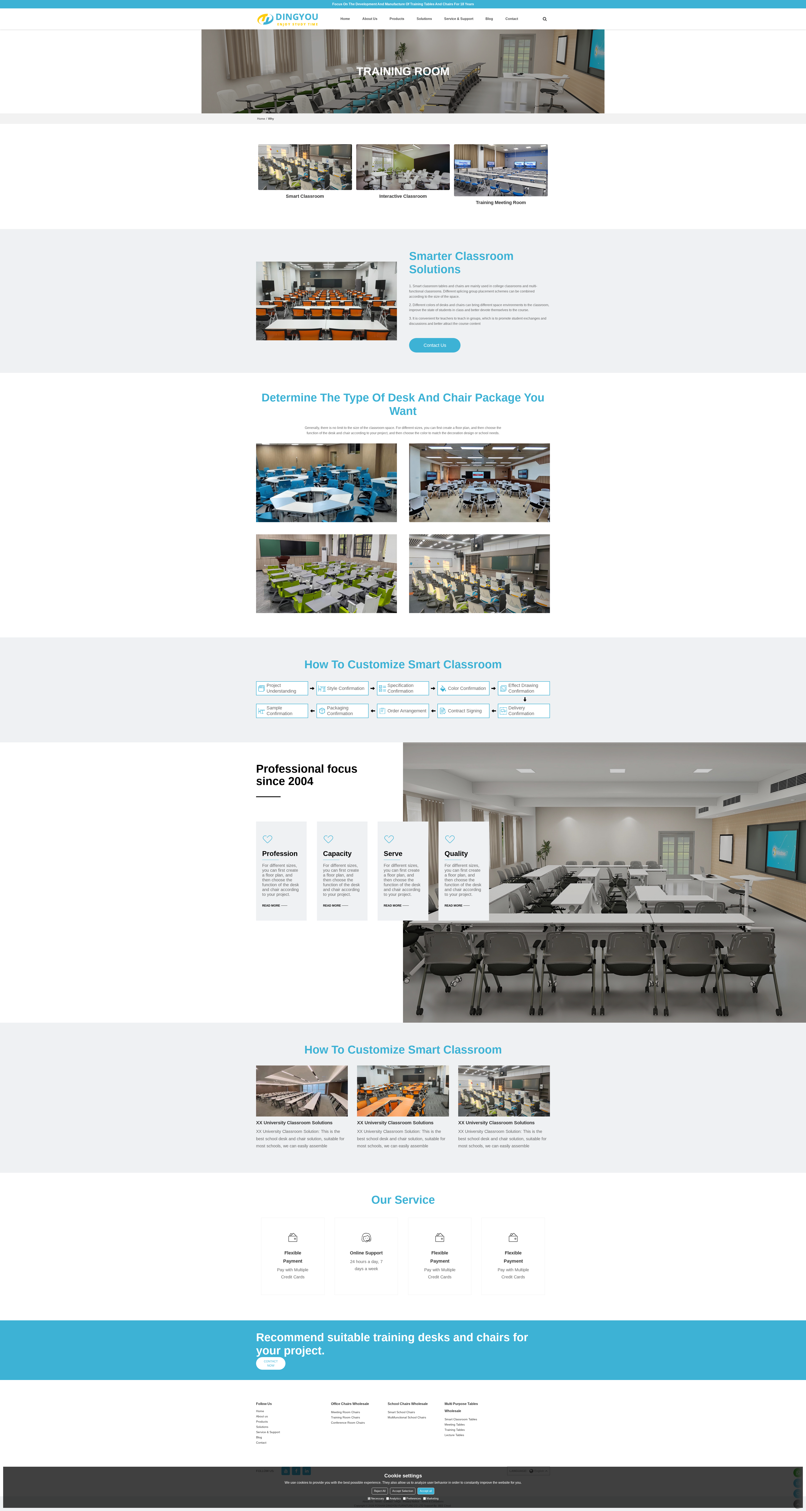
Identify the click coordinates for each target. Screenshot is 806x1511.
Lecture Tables (454, 1435)
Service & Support (458, 19)
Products (397, 19)
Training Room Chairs (345, 1417)
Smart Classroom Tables (461, 1419)
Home (345, 19)
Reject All (380, 1491)
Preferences (413, 1498)
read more (271, 905)
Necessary (377, 1498)
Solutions (424, 19)
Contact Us (435, 345)
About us (369, 19)
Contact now (271, 1363)
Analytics (395, 1498)
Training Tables (455, 1429)
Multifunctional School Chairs (407, 1417)
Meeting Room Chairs (345, 1412)
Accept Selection (402, 1491)
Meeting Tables (455, 1424)
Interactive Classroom (403, 196)
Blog (489, 19)
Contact (511, 19)
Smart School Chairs (401, 1412)
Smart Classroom (305, 196)
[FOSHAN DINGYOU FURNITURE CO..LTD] (287, 18)
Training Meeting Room (501, 202)
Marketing (432, 1498)
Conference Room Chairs (348, 1422)
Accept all (426, 1491)
